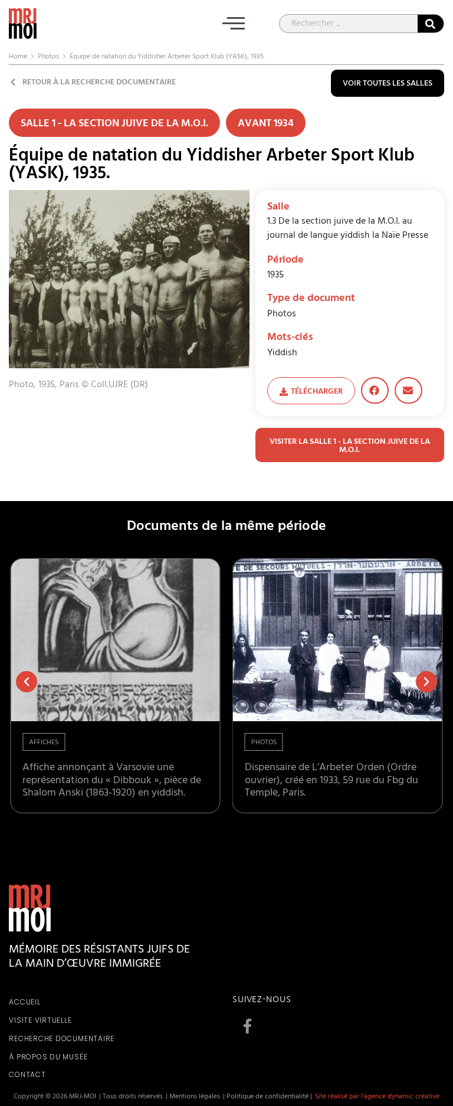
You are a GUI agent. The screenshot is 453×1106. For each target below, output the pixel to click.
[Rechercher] (431, 23)
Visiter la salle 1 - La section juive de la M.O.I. (350, 446)
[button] (233, 25)
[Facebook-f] (247, 1025)
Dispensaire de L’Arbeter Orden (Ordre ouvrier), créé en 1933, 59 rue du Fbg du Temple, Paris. (331, 781)
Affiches (43, 743)
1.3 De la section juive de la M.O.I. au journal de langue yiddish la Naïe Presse (347, 229)
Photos (48, 57)
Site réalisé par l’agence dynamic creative (377, 1097)
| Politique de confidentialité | (267, 1097)
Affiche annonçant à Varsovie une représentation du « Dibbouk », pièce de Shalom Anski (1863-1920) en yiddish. (111, 781)
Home (18, 57)
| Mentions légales (193, 1097)
